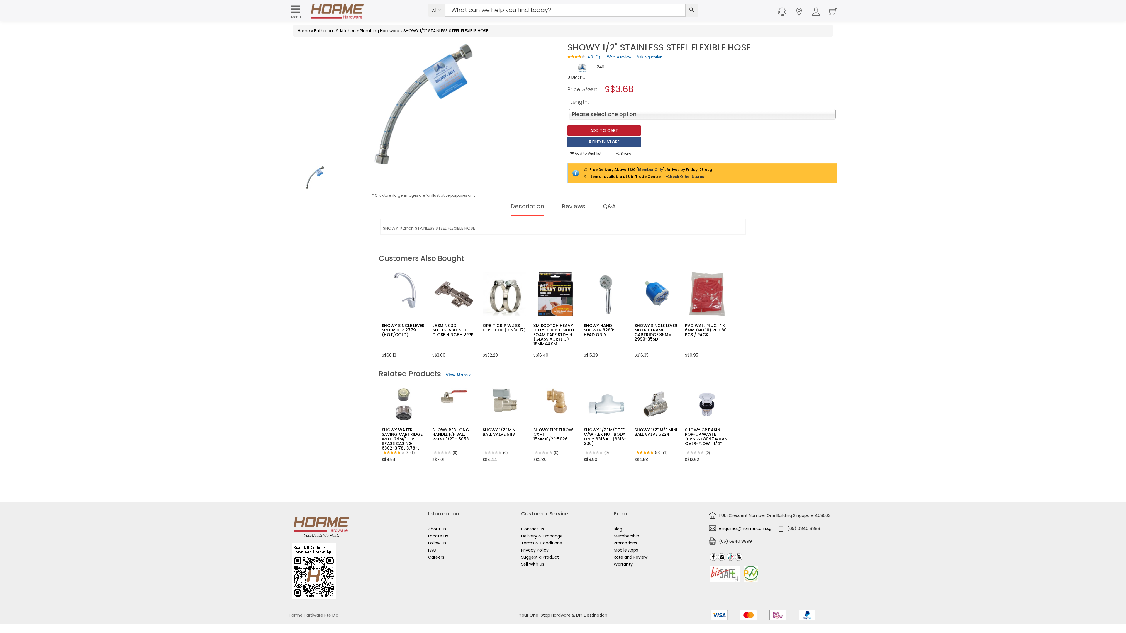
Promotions (625, 543)
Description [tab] (527, 206)
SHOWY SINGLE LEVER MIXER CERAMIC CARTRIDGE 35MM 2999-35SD (656, 332)
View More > (458, 375)
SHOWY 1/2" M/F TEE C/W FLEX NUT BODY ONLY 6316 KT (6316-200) (605, 436)
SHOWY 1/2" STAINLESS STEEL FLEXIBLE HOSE (445, 31)
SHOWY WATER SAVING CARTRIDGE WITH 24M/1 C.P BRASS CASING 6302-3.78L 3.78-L (402, 439)
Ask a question (649, 57)
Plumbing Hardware (379, 31)
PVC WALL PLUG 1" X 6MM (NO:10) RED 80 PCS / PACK (706, 330)
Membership (626, 536)
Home (304, 31)
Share (625, 153)
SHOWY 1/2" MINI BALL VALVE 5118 (500, 432)
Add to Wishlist (587, 153)
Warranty (623, 564)
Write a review (619, 58)
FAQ (432, 550)
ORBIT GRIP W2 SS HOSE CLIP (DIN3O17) (504, 328)
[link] (576, 57)
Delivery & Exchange (542, 536)
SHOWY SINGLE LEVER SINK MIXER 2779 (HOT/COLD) (403, 330)
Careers (436, 557)
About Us (437, 529)
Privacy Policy (535, 550)
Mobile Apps (626, 550)
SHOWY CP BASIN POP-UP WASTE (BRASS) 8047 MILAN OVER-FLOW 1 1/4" (706, 436)
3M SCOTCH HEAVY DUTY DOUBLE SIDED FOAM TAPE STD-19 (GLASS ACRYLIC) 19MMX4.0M (553, 335)
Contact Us (532, 529)
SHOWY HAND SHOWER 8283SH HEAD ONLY (601, 330)
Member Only (650, 169)
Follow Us (437, 543)
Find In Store (605, 142)
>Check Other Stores (684, 176)
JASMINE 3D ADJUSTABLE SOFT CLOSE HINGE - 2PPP (452, 330)
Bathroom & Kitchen (335, 31)
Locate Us (438, 536)
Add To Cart (604, 130)
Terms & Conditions (541, 543)
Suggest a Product (540, 557)
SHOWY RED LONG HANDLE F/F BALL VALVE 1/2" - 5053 (450, 434)
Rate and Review (630, 557)
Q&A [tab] (609, 206)
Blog (618, 529)
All (434, 10)
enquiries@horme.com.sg (745, 528)
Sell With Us (532, 564)
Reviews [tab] (573, 206)
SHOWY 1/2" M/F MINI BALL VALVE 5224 (656, 432)
